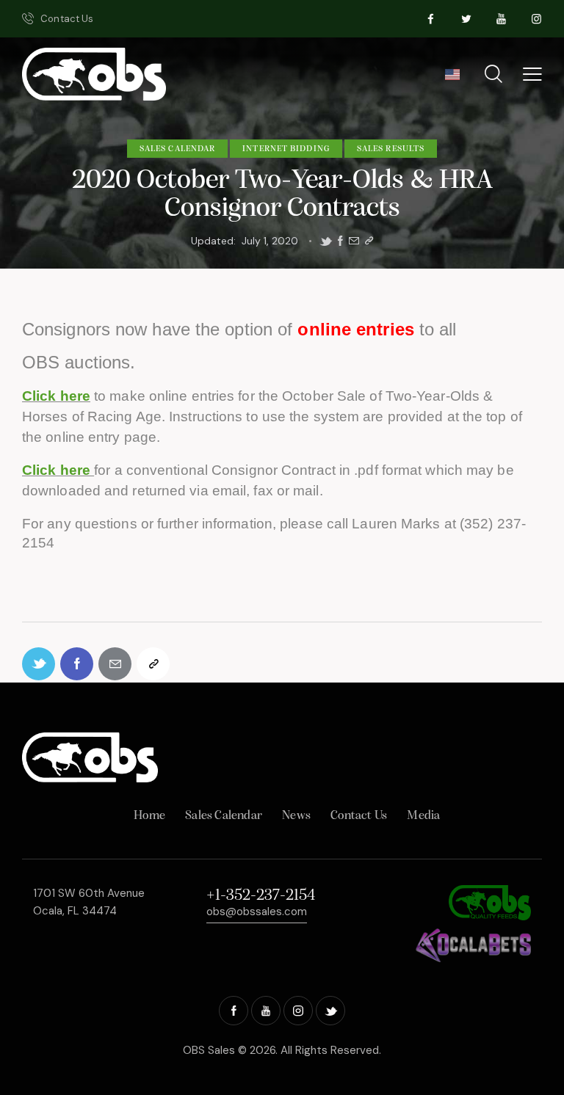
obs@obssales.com (256, 911)
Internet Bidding (286, 149)
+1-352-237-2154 (260, 895)
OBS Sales (209, 1050)
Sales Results (390, 149)
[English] (452, 79)
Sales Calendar (177, 149)
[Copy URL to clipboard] (369, 241)
